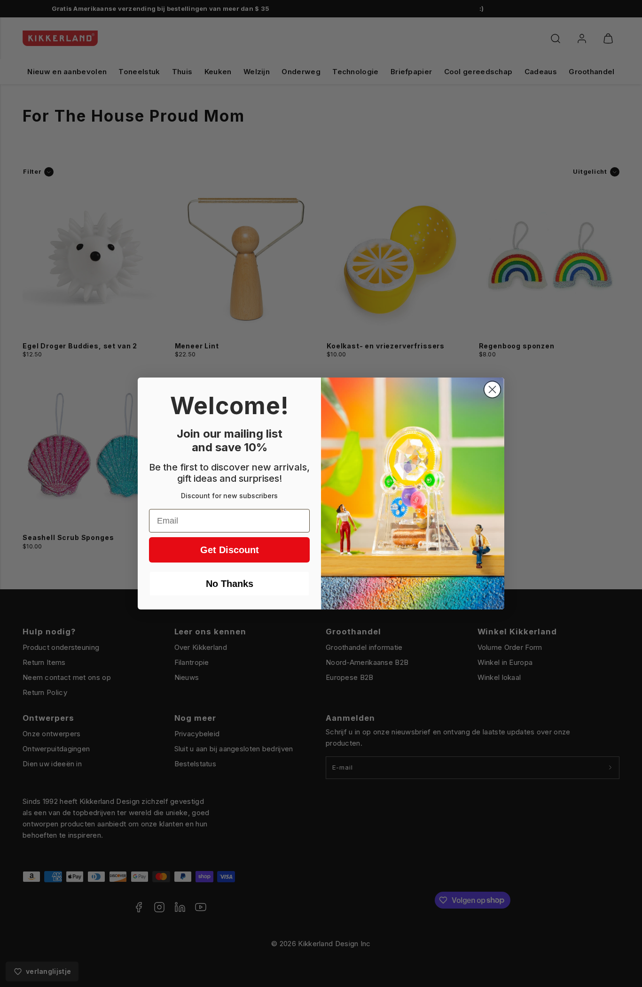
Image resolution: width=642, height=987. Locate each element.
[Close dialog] (492, 389)
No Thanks (229, 583)
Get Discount (229, 550)
